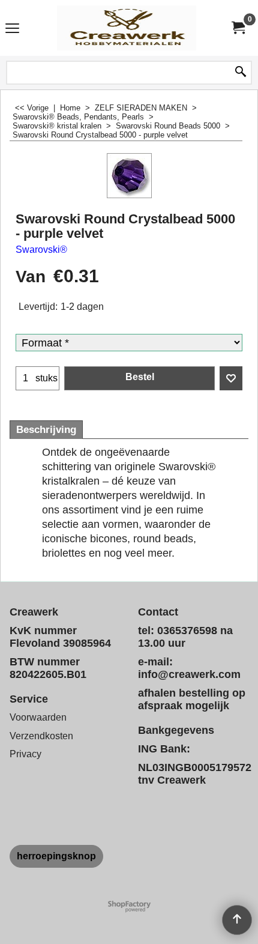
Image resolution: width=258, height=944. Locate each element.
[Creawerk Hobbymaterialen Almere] (126, 27)
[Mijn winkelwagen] (238, 27)
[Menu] (12, 29)
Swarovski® (41, 249)
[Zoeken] (240, 72)
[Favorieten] (231, 378)
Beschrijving (46, 429)
